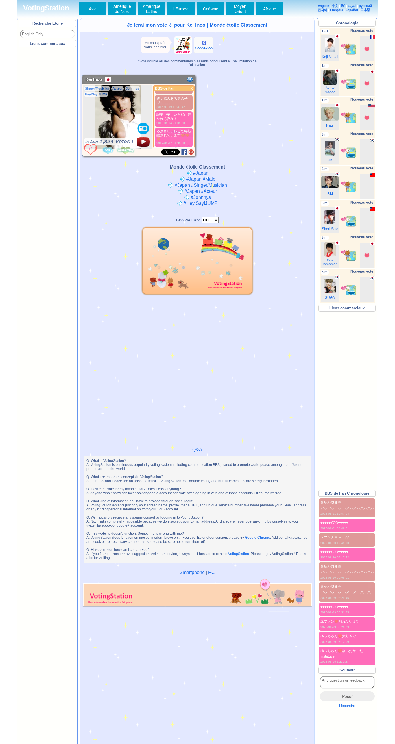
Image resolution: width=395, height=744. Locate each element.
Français (336, 10)
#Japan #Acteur (200, 191)
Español (352, 10)
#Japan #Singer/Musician (200, 185)
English (323, 6)
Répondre (347, 706)
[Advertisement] (48, 135)
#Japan (200, 173)
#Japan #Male (200, 179)
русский (365, 6)
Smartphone (192, 572)
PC (211, 572)
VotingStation (46, 8)
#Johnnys (200, 197)
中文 (335, 6)
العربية (352, 6)
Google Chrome (257, 538)
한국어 (322, 10)
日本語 (365, 10)
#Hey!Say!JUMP (200, 203)
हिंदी (343, 6)
